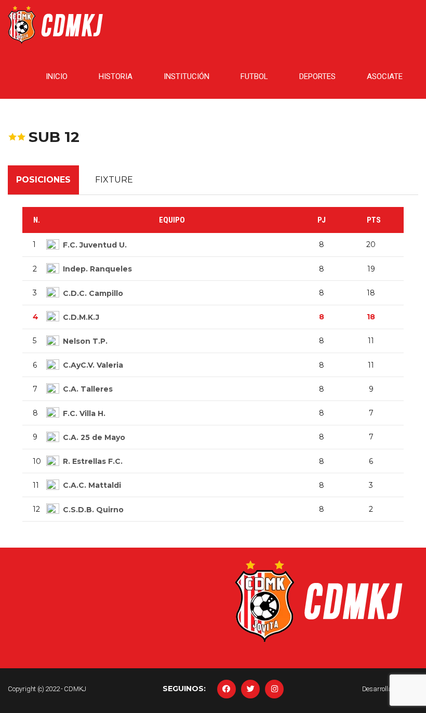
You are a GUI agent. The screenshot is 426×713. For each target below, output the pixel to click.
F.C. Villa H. (84, 413)
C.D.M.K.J (81, 317)
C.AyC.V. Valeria (93, 365)
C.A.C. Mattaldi (92, 485)
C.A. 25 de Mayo (94, 437)
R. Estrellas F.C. (93, 461)
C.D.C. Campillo (93, 293)
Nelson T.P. (85, 341)
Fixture (114, 180)
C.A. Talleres (88, 389)
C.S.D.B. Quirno (93, 509)
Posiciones (43, 180)
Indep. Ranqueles (97, 269)
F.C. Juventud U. (95, 245)
